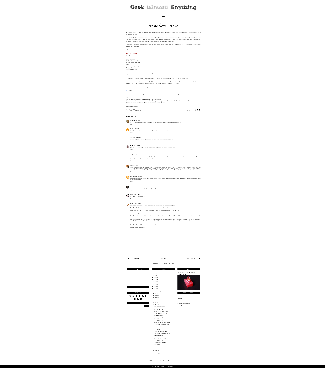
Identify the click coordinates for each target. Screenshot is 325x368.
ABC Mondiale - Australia (182, 296)
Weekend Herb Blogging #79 (160, 316)
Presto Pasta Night (196, 29)
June (156, 300)
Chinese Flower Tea (158, 346)
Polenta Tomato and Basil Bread (160, 313)
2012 (155, 279)
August (156, 297)
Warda (131, 128)
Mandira (132, 145)
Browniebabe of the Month (159, 306)
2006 (155, 356)
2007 (155, 288)
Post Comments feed (167, 263)
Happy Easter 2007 (158, 336)
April (156, 304)
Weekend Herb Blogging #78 (160, 327)
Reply (131, 124)
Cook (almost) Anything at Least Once (160, 360)
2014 (155, 275)
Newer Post (134, 258)
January (156, 353)
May (156, 302)
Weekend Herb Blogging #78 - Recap (161, 324)
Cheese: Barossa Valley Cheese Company (162, 322)
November (157, 291)
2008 (155, 286)
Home (163, 258)
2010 (155, 282)
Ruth (134, 29)
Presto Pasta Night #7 (158, 329)
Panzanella (179, 298)
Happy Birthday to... (158, 326)
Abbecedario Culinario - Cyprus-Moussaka (185, 300)
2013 (155, 277)
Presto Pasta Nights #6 (158, 340)
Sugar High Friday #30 (159, 315)
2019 (155, 272)
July (156, 299)
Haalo (131, 203)
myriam (131, 120)
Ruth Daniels (133, 176)
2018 (155, 273)
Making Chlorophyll (181, 305)
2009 (155, 284)
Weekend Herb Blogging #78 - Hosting (162, 333)
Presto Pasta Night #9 (158, 309)
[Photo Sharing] (129, 50)
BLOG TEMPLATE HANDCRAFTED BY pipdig (162, 366)
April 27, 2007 (137, 120)
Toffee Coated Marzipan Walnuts (160, 331)
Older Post (193, 258)
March (156, 350)
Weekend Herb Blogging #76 (160, 347)
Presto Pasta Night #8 (158, 320)
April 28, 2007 (137, 194)
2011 (155, 281)
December (157, 289)
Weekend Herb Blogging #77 (160, 338)
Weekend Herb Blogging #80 (160, 307)
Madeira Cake (157, 344)
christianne (132, 185)
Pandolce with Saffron (158, 335)
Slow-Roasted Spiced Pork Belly (183, 303)
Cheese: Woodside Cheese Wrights (161, 311)
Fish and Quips (157, 318)
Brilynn (131, 194)
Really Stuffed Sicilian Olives (160, 342)
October (156, 293)
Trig (131, 165)
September (157, 295)
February (157, 351)
